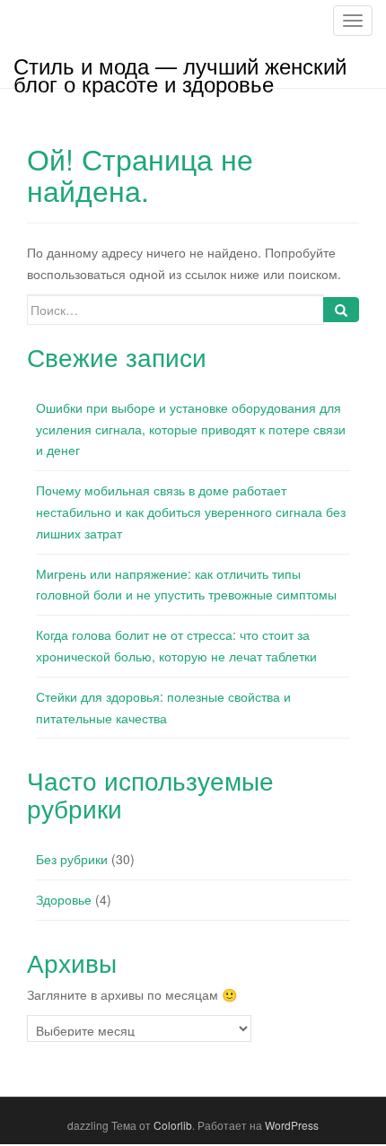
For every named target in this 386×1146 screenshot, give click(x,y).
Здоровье (64, 899)
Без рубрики (72, 859)
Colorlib (173, 1125)
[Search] (341, 309)
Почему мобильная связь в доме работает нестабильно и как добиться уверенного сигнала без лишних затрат (191, 511)
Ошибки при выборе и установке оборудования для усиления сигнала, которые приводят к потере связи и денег (191, 428)
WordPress (292, 1125)
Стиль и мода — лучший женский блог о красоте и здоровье (180, 68)
